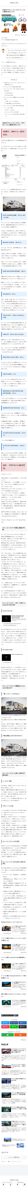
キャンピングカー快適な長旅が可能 (12, 86)
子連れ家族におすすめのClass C (13, 103)
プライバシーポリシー (7, 1182)
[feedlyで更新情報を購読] (7, 1034)
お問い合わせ (20, 1182)
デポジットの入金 (10, 110)
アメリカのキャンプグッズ (8, 1015)
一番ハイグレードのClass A (12, 101)
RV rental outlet (9, 95)
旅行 (17, 1015)
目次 (12, 79)
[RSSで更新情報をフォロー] (20, 1034)
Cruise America (9, 93)
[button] (25, 544)
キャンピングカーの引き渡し (12, 112)
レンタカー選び (9, 107)
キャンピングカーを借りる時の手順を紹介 (14, 105)
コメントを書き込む (14, 1157)
